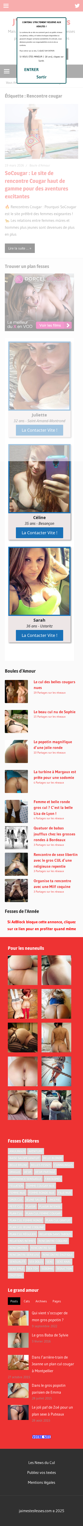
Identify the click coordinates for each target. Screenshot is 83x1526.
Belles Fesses (41, 1165)
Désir (28, 1172)
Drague (15, 1172)
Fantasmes (53, 1179)
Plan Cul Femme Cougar (43, 1213)
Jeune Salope (35, 1199)
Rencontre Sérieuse (24, 1254)
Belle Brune (18, 1165)
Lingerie (54, 1199)
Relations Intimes (22, 1241)
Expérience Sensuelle (25, 1179)
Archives (41, 1301)
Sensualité (17, 1261)
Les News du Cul (41, 1462)
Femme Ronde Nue (42, 1192)
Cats (27, 1301)
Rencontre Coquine (53, 1241)
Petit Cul (16, 1206)
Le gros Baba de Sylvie (50, 1335)
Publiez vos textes (41, 1472)
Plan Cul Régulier (22, 1234)
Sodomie (47, 1268)
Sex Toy (32, 1268)
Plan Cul (15, 1213)
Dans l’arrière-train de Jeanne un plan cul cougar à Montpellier (53, 1364)
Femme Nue (17, 1192)
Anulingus (17, 1151)
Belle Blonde (52, 1158)
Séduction (64, 1268)
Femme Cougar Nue (41, 1186)
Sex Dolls (36, 1261)
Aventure (36, 1151)
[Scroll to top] (75, 1518)
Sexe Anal (63, 1261)
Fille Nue (64, 1192)
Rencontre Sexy (43, 1248)
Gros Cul (16, 1199)
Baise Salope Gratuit (24, 1158)
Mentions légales (41, 1482)
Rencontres (18, 1248)
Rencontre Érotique (58, 1254)
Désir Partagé (45, 1172)
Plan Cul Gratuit (58, 1220)
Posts (14, 1301)
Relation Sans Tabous (55, 1234)
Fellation (16, 1186)
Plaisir (31, 1206)
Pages (57, 1301)
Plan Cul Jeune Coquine (26, 1227)
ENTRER (31, 69)
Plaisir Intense (50, 1206)
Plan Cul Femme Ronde (25, 1220)
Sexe (49, 1261)
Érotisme (16, 1275)
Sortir (41, 77)
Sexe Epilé (16, 1268)
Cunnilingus (63, 1165)
